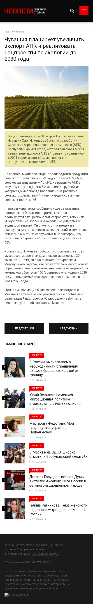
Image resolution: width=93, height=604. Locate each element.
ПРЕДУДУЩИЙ (24, 326)
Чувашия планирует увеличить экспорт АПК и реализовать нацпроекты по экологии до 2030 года (44, 49)
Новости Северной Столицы (25, 11)
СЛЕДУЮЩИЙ (68, 326)
